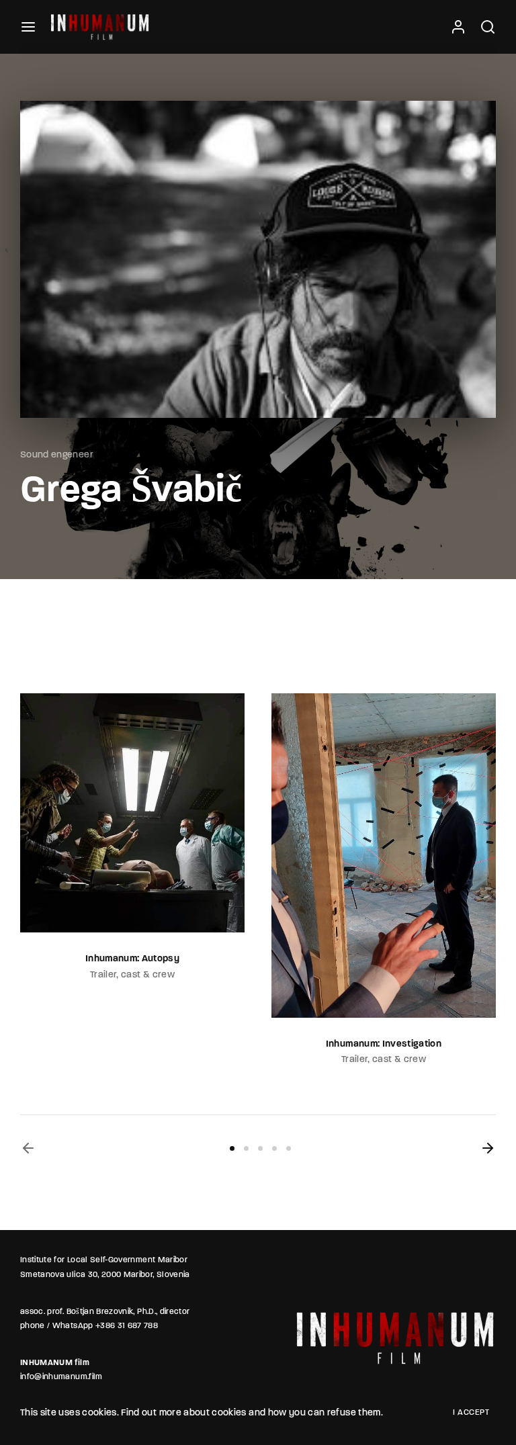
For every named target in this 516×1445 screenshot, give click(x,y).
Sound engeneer (56, 455)
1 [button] (232, 1148)
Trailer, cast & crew (178, 1060)
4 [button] (274, 1148)
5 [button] (288, 1148)
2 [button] (246, 1148)
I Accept (471, 1413)
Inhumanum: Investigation (178, 1044)
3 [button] (260, 1148)
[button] (28, 1148)
